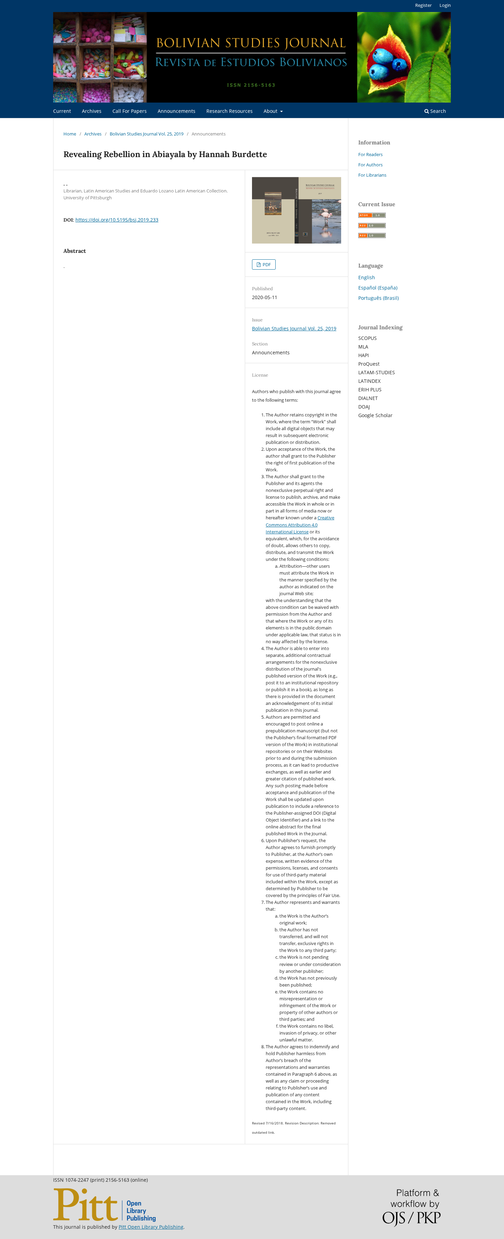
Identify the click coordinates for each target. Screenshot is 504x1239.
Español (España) (377, 287)
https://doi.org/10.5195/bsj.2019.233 (116, 219)
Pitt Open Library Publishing (151, 1227)
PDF (266, 264)
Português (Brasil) (378, 298)
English (366, 277)
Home (69, 134)
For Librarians (372, 175)
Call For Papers (129, 111)
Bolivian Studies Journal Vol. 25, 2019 (146, 134)
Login (445, 5)
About (271, 111)
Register (423, 5)
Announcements (176, 111)
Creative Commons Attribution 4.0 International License (300, 524)
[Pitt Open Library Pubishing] (104, 1220)
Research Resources (229, 111)
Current (62, 111)
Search (437, 111)
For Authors (370, 165)
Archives (91, 111)
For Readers (370, 154)
